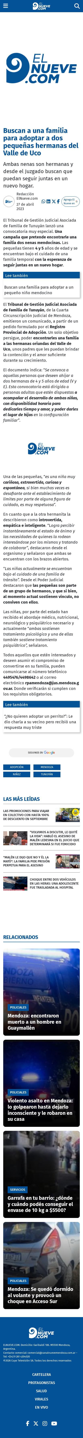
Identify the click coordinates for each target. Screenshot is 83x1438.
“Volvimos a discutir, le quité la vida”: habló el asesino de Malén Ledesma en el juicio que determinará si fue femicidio (54, 838)
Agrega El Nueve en (69, 201)
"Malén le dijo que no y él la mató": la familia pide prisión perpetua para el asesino (26, 861)
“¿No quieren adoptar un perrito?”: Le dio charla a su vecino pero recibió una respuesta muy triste (40, 722)
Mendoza (47, 767)
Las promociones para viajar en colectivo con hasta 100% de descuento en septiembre (26, 815)
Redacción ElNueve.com (27, 196)
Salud (41, 1391)
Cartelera (41, 1374)
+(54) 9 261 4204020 (19, 1356)
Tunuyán (47, 774)
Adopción (17, 767)
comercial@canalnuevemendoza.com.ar (51, 1352)
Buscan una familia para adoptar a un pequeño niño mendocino (39, 290)
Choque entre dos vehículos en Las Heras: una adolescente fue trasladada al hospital (54, 883)
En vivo (41, 1407)
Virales (41, 1399)
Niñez (17, 774)
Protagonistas (41, 1383)
